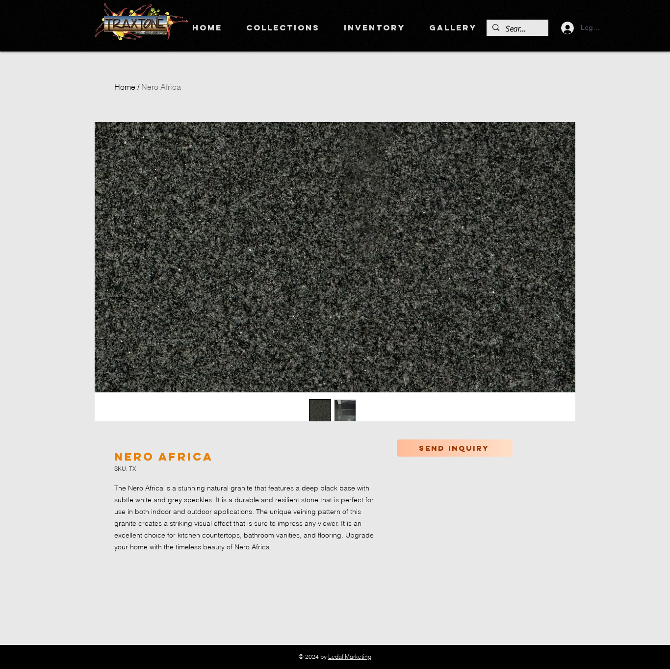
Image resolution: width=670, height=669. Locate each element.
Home (124, 87)
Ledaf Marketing (349, 656)
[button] (283, 27)
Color (432, 465)
